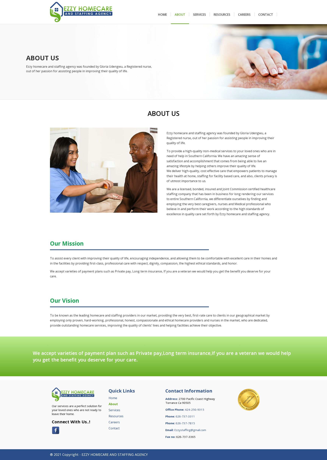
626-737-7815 (185, 423)
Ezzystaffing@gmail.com (190, 430)
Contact (265, 14)
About (180, 14)
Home (162, 14)
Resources (222, 14)
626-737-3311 (185, 416)
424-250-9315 (194, 409)
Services (199, 14)
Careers (244, 14)
